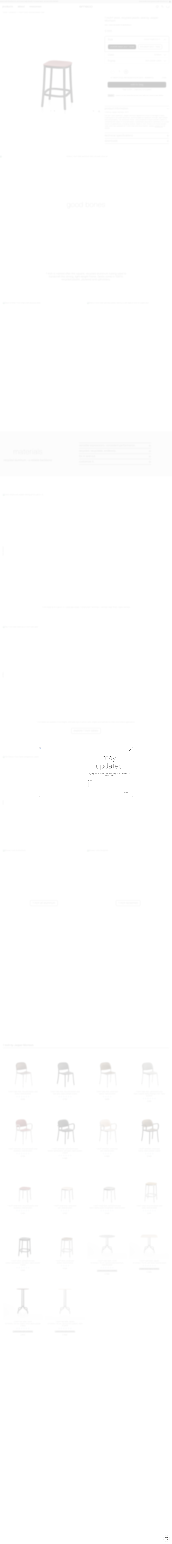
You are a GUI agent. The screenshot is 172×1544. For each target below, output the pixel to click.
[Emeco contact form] (166, 1538)
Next (125, 792)
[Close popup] (129, 750)
